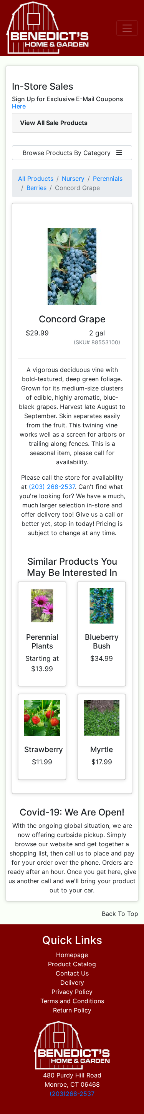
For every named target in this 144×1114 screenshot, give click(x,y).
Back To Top (120, 913)
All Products (35, 178)
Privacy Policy (72, 992)
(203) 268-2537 (52, 486)
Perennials (107, 178)
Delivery (72, 982)
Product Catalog (72, 964)
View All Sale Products (54, 123)
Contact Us (72, 973)
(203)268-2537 (72, 1093)
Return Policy (72, 1010)
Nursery (73, 178)
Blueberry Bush (102, 641)
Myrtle (101, 749)
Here (19, 106)
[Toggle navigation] (127, 28)
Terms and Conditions (72, 1001)
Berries (36, 188)
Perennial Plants (42, 641)
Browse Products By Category (69, 153)
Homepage (72, 955)
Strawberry (43, 749)
